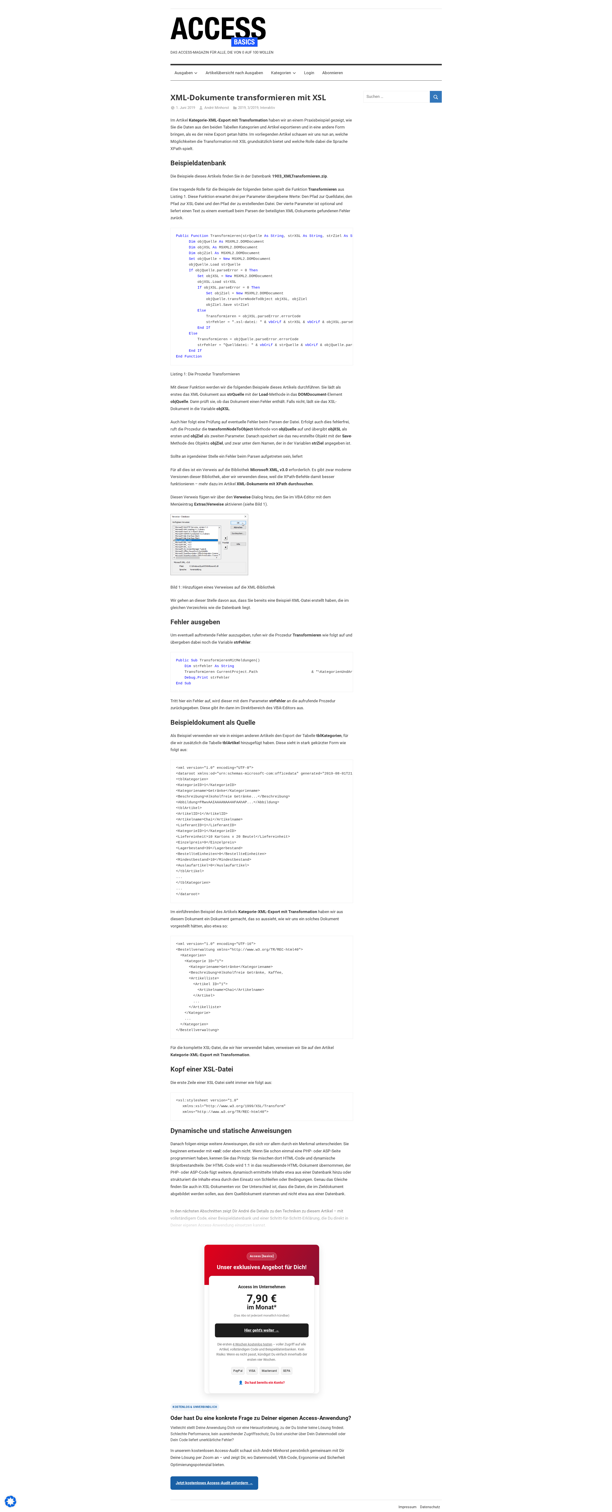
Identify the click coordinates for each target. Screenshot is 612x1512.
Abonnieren (332, 72)
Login (309, 72)
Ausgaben (184, 72)
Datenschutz (430, 1507)
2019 (242, 108)
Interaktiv (267, 108)
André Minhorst (216, 108)
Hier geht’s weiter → (261, 1330)
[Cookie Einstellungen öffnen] (10, 1505)
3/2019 (252, 108)
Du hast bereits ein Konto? (265, 1383)
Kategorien (281, 72)
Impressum (407, 1507)
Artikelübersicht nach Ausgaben (234, 72)
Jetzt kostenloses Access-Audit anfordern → (214, 1483)
